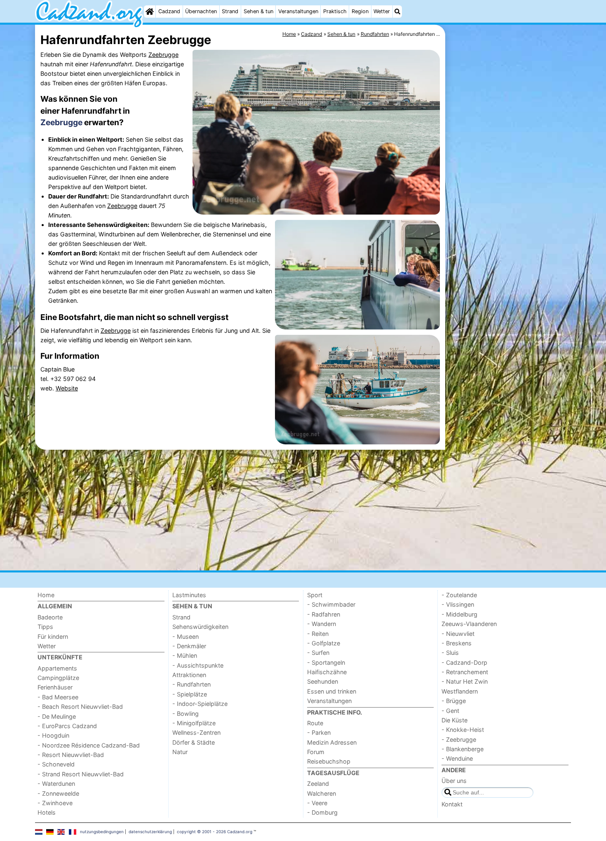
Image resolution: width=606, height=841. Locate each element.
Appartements (57, 668)
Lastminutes (189, 594)
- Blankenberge (463, 748)
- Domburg (322, 812)
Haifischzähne (327, 671)
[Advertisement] (509, 214)
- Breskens (457, 643)
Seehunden (322, 681)
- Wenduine (457, 758)
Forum (315, 751)
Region (360, 11)
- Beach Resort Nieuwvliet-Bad (80, 706)
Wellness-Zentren (196, 732)
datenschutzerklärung (150, 831)
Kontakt (452, 804)
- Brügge (454, 700)
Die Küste (454, 720)
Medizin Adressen (332, 742)
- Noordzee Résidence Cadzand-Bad (89, 745)
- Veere (317, 802)
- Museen (185, 636)
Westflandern (460, 691)
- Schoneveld (56, 764)
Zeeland (318, 783)
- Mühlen (184, 655)
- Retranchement (465, 671)
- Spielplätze (189, 694)
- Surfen (318, 652)
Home (46, 594)
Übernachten (201, 11)
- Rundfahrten (191, 684)
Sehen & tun (258, 11)
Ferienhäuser (55, 687)
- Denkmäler (189, 645)
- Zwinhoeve (55, 802)
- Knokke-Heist (463, 729)
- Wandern (321, 623)
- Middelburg (459, 614)
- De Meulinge (57, 716)
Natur (180, 751)
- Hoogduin (53, 735)
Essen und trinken (331, 691)
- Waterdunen (56, 783)
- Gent (450, 710)
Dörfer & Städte (193, 742)
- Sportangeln (326, 662)
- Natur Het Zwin (465, 681)
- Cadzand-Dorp (464, 662)
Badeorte (50, 617)
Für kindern (53, 636)
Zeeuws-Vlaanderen (469, 623)
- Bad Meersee (58, 697)
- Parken (319, 732)
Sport (314, 594)
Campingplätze (58, 677)
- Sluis (450, 652)
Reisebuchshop (328, 761)
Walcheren (321, 793)
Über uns (454, 780)
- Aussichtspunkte (197, 665)
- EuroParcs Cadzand (67, 725)
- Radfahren (323, 614)
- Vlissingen (458, 604)
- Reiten (318, 633)
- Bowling (185, 713)
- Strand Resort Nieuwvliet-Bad (81, 774)
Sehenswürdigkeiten (200, 626)
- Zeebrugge (459, 739)
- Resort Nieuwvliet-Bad (71, 754)
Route (315, 723)
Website (67, 388)
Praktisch (335, 11)
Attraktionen (189, 674)
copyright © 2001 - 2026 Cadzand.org (214, 831)
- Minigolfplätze (194, 723)
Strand (230, 11)
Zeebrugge (163, 54)
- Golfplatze (323, 643)
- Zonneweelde (58, 793)
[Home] (149, 11)
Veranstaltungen (298, 11)
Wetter (381, 11)
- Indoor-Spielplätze (200, 703)
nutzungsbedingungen (102, 831)
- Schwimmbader (331, 604)
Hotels (47, 812)
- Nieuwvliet (458, 633)
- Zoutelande (459, 594)
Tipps (45, 626)
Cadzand (169, 11)
